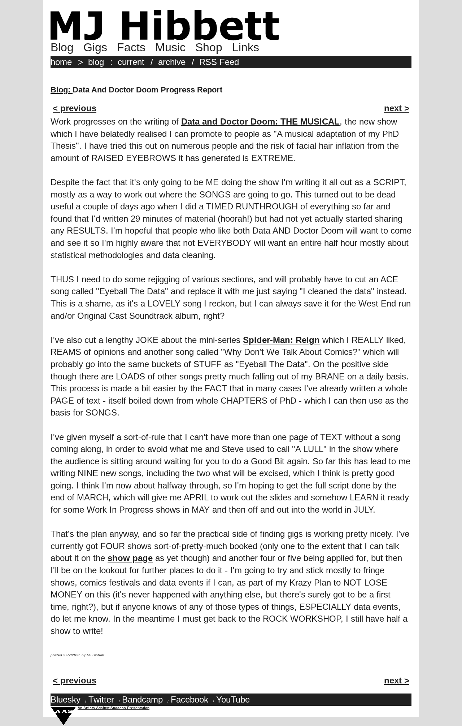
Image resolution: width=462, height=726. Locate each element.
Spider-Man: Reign (281, 340)
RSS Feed (219, 62)
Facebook (189, 699)
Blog (62, 47)
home (61, 62)
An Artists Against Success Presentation (113, 708)
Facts (131, 47)
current (131, 62)
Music (170, 47)
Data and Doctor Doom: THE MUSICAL (260, 121)
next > (396, 108)
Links (245, 47)
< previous (74, 108)
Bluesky (65, 699)
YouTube (233, 699)
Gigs (95, 47)
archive (172, 62)
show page (130, 558)
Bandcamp (142, 699)
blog (96, 62)
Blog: (62, 89)
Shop (208, 47)
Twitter (101, 699)
